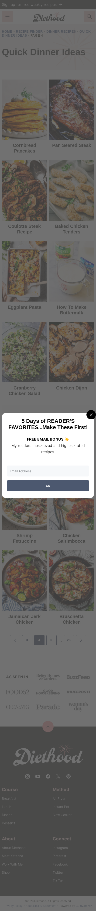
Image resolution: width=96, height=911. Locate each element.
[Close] (91, 414)
